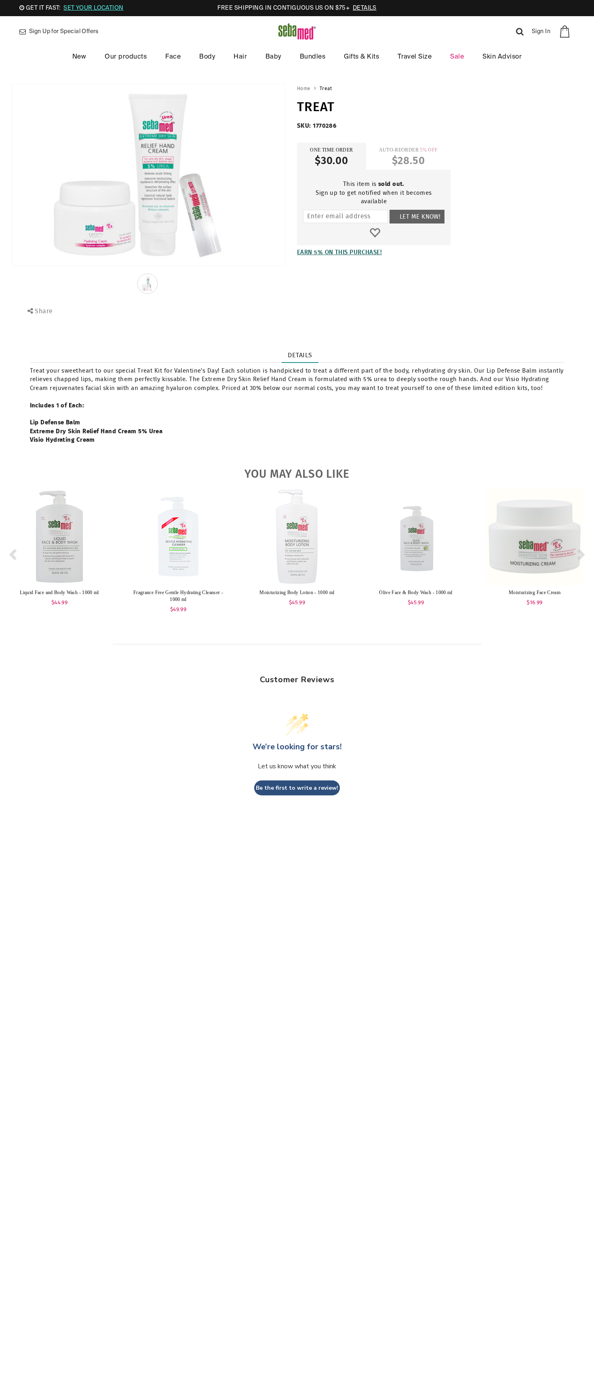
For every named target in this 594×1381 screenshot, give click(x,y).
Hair (240, 57)
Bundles (312, 57)
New (79, 57)
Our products (126, 57)
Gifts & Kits (361, 57)
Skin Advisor (502, 57)
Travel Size (415, 57)
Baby (273, 57)
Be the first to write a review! (297, 788)
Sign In (541, 31)
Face (173, 57)
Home (303, 88)
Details (300, 355)
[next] (582, 552)
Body (207, 57)
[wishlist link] (375, 233)
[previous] (12, 552)
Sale (457, 57)
